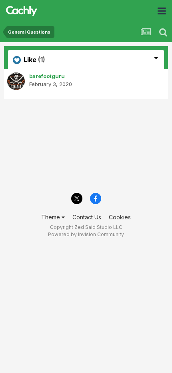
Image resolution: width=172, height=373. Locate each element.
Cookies (120, 217)
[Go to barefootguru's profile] (16, 81)
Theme (51, 217)
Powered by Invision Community (86, 234)
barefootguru (47, 76)
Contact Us (86, 217)
